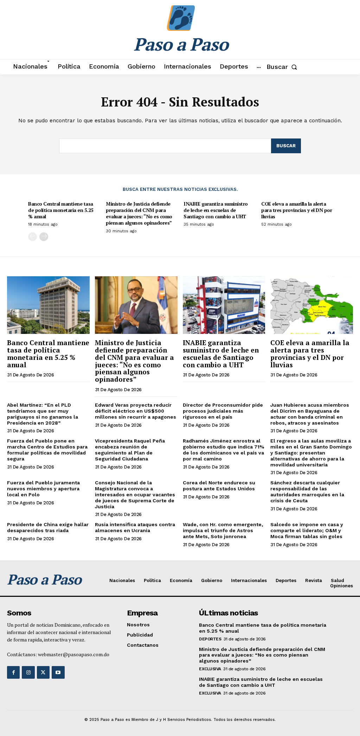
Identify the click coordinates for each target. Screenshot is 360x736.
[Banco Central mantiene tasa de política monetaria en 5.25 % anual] (48, 305)
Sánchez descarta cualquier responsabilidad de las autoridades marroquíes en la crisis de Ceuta (307, 491)
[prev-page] (32, 236)
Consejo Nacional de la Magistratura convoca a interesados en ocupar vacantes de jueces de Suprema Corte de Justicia (135, 494)
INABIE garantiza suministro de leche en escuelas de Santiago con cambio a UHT (216, 210)
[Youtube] (58, 672)
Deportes (210, 639)
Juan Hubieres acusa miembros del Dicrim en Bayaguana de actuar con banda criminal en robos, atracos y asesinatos (309, 413)
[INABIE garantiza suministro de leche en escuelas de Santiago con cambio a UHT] (224, 305)
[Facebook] (13, 672)
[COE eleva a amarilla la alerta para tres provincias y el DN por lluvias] (311, 305)
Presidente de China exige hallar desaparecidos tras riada (48, 527)
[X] (43, 672)
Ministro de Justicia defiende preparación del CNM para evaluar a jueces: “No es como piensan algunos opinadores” (139, 213)
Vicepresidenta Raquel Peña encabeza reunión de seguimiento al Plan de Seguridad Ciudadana (130, 449)
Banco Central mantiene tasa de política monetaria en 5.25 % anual (61, 210)
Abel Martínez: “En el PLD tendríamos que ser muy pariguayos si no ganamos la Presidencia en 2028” (42, 413)
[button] (283, 67)
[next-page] (43, 236)
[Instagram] (28, 672)
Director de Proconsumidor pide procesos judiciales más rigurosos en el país (223, 411)
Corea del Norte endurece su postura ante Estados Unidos (219, 485)
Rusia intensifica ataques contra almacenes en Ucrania (135, 527)
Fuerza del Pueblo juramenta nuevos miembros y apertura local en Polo (43, 488)
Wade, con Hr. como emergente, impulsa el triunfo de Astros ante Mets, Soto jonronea (223, 530)
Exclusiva (210, 668)
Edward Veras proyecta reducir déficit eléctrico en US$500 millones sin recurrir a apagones (135, 411)
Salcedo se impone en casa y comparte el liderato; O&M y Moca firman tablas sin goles (306, 530)
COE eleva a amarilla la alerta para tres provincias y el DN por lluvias (296, 210)
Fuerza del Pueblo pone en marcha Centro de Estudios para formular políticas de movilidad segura (47, 449)
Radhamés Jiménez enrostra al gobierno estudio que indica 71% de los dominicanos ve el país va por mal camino (223, 449)
